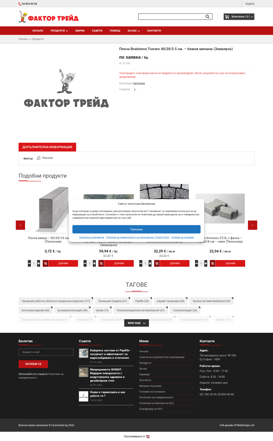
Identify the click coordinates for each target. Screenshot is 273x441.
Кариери (144, 374)
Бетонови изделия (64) (35, 310)
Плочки (47, 158)
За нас (132, 30)
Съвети (97, 30)
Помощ (115, 30)
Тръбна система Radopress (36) (211, 301)
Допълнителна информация (47, 147)
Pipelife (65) (142, 301)
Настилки (139, 83)
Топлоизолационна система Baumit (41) (141, 310)
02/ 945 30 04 (208, 394)
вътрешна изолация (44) (72, 310)
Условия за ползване (182, 237)
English (250, 3)
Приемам (136, 229)
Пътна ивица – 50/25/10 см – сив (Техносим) (53, 239)
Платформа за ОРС (150, 408)
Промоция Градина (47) (112, 301)
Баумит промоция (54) (170, 301)
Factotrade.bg (59, 425)
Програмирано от (135, 436)
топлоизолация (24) (185, 310)
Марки (79, 30)
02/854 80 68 (29, 3)
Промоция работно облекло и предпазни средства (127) (56, 301)
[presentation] (20, 225)
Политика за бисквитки (91, 237)
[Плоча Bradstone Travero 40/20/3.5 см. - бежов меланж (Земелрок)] (66, 93)
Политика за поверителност (156, 397)
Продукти (58, 30)
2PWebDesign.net (244, 425)
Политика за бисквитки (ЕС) (156, 403)
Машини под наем (150, 385)
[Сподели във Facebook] (135, 89)
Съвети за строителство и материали (161, 357)
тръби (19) (102, 310)
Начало (37, 30)
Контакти (154, 30)
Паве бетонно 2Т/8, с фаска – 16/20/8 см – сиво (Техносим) (220, 239)
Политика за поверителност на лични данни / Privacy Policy (137, 237)
